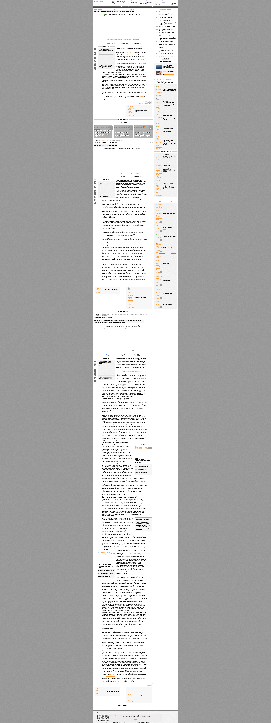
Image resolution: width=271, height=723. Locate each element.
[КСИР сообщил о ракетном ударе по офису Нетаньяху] (143, 452)
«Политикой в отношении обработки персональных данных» (142, 718)
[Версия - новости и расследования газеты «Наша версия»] (103, 3)
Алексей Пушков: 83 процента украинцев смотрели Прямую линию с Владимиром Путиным (105, 66)
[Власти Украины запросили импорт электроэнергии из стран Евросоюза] (159, 91)
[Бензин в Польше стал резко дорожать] (99, 290)
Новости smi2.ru (98, 709)
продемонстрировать (107, 207)
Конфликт (123, 7)
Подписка (116, 3)
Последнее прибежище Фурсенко (157, 4)
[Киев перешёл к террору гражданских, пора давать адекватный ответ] (159, 247)
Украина (111, 7)
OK (135, 720)
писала (111, 674)
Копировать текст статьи (95, 69)
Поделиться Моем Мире (95, 53)
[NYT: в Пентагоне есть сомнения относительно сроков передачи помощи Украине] (159, 117)
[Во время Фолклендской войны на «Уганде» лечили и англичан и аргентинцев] (131, 111)
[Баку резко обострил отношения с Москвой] (99, 691)
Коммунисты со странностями (143, 4)
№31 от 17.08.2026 (117, 1)
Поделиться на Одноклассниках (95, 58)
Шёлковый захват (173, 4)
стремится (124, 231)
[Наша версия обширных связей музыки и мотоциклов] (159, 158)
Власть (117, 7)
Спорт (142, 7)
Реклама (122, 3)
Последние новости (165, 9)
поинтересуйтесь (110, 676)
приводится (128, 52)
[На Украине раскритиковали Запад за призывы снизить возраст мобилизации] (159, 103)
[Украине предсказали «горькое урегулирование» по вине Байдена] (159, 130)
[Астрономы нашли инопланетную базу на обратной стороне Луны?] (159, 293)
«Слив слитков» (117, 503)
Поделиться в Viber (95, 64)
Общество (130, 7)
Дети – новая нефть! (104, 196)
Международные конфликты (133, 371)
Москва (154, 7)
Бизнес (136, 7)
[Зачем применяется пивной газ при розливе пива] (159, 237)
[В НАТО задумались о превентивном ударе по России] (106, 557)
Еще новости (166, 58)
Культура (148, 7)
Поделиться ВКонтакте (95, 49)
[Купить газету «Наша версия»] (113, 2)
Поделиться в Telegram (95, 66)
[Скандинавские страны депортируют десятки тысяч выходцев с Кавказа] (159, 280)
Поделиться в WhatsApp (95, 61)
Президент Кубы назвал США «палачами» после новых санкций (106, 377)
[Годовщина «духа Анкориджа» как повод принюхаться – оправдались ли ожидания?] (131, 695)
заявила (141, 96)
